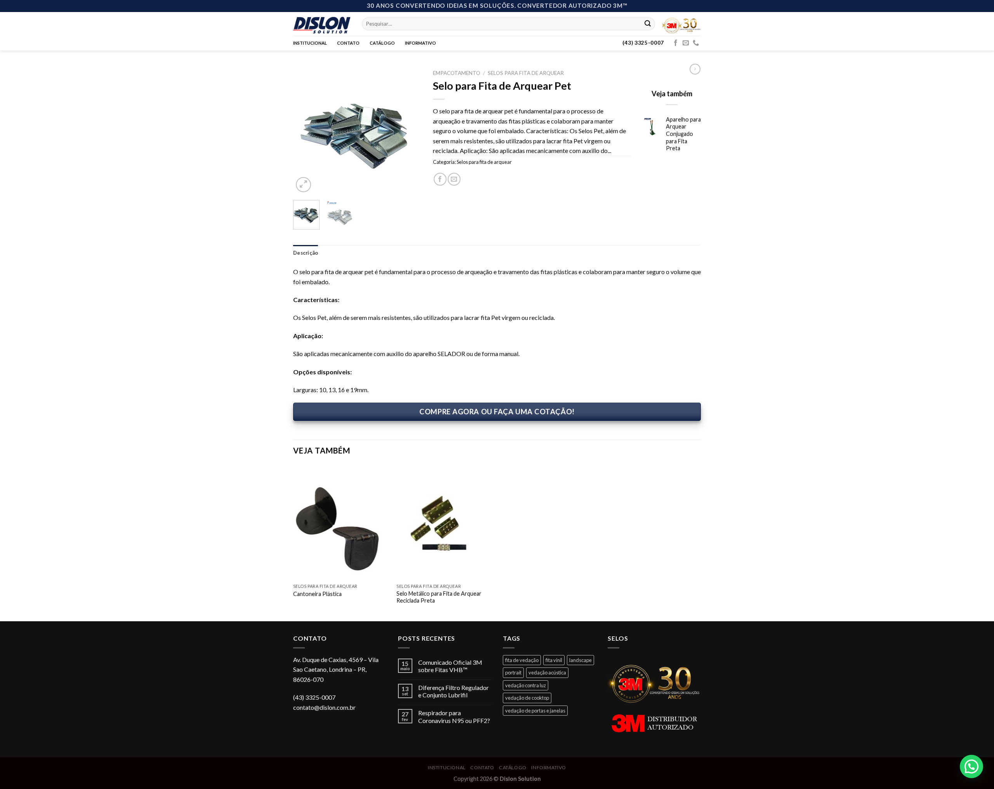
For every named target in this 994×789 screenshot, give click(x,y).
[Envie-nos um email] (686, 43)
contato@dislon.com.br (324, 707)
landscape (580, 660)
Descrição (305, 253)
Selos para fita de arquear (526, 73)
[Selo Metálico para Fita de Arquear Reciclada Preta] (444, 522)
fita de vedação (522, 660)
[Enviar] (647, 23)
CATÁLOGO (382, 42)
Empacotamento (456, 73)
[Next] (409, 130)
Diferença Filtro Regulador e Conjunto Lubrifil (453, 691)
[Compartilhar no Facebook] (440, 179)
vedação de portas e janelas (535, 710)
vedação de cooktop (527, 698)
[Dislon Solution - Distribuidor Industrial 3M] (321, 23)
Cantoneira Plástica (317, 594)
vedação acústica (547, 672)
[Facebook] (676, 43)
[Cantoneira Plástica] (341, 522)
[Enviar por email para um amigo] (454, 179)
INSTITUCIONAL (310, 42)
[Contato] (696, 43)
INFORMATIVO (420, 42)
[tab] (305, 253)
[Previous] (306, 130)
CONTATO (348, 42)
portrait (513, 672)
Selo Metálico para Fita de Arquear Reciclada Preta (438, 597)
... (609, 150)
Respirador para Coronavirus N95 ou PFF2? (454, 716)
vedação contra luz (525, 685)
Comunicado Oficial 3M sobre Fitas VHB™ (450, 666)
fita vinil (554, 660)
